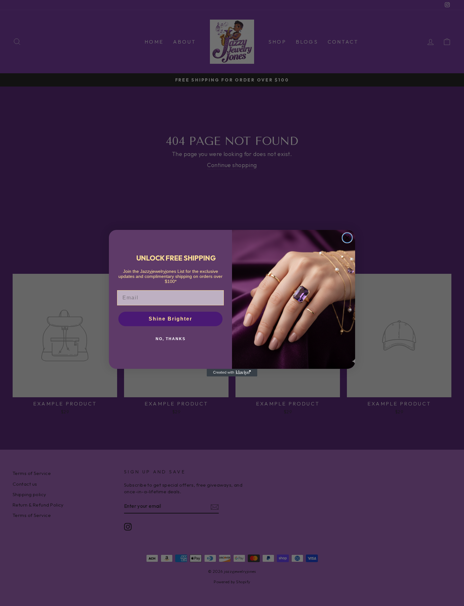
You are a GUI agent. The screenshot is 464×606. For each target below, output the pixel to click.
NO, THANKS (171, 339)
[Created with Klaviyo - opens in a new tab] (232, 372)
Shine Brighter (170, 318)
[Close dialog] (347, 238)
